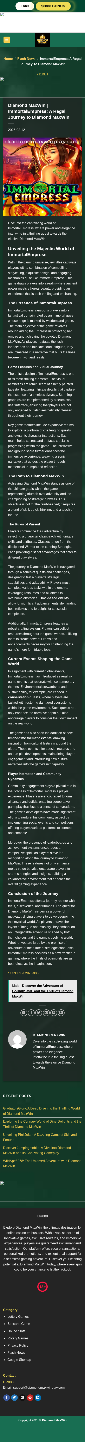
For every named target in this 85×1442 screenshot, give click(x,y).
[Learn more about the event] (42, 22)
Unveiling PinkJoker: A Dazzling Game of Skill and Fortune (40, 1137)
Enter (25, 6)
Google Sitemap (19, 1359)
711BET (42, 74)
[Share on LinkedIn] (61, 1012)
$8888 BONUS (53, 6)
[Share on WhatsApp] (23, 1012)
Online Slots (16, 1331)
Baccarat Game (18, 1324)
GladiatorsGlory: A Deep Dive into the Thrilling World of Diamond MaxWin (41, 1111)
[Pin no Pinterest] (53, 1012)
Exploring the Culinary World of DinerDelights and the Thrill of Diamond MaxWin (42, 1124)
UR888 (42, 1216)
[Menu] (7, 40)
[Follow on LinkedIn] (38, 1397)
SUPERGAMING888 (23, 973)
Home (8, 58)
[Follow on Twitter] (14, 1397)
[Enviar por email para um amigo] (46, 1012)
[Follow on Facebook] (6, 1397)
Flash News (26, 58)
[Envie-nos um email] (22, 1397)
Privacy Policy (17, 1345)
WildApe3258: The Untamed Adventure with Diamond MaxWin (42, 1163)
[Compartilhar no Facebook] (31, 1012)
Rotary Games (17, 1338)
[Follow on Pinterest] (30, 1397)
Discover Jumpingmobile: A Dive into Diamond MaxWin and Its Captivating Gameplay (37, 1150)
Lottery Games (18, 1316)
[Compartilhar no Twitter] (38, 1012)
